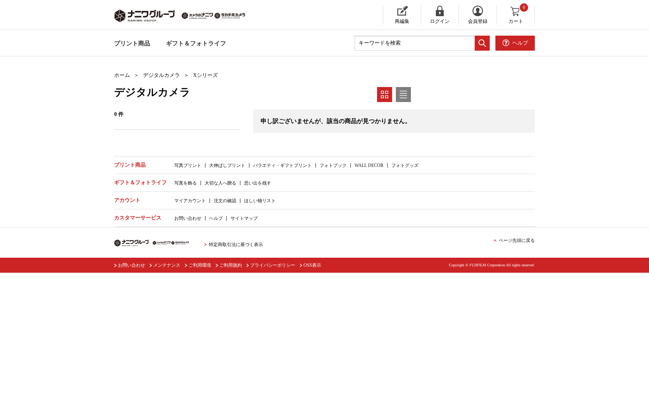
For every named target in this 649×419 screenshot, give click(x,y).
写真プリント (187, 165)
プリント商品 (132, 43)
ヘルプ (216, 218)
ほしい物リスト (260, 200)
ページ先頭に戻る (517, 240)
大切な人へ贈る (220, 183)
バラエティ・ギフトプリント (282, 165)
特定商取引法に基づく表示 (236, 244)
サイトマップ (244, 218)
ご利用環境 (200, 265)
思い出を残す (257, 183)
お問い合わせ (187, 218)
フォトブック (333, 165)
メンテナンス (166, 265)
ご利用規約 (230, 265)
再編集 (402, 21)
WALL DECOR (369, 165)
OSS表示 (312, 265)
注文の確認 (225, 200)
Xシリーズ (205, 75)
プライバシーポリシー (272, 265)
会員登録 (478, 21)
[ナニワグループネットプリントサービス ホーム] (187, 15)
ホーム (122, 75)
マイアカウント (190, 200)
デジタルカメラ (161, 75)
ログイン (440, 21)
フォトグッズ (404, 165)
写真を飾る (185, 183)
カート (517, 14)
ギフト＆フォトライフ (196, 43)
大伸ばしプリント (227, 165)
